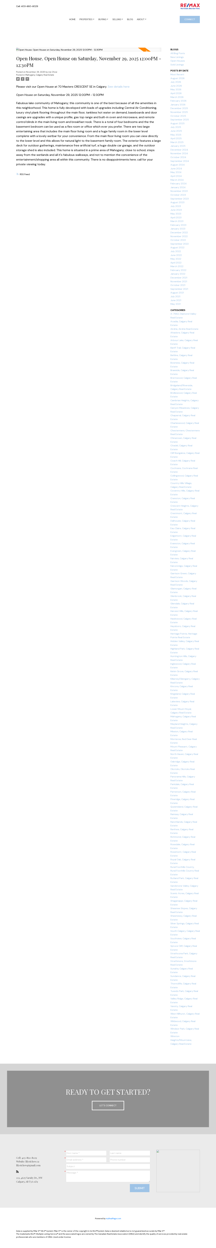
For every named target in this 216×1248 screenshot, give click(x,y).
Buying (102, 19)
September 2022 (179, 243)
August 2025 (177, 123)
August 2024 (177, 164)
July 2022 (175, 251)
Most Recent (177, 74)
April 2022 (175, 262)
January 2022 (177, 273)
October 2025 (178, 115)
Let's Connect (108, 1105)
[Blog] (18, 1171)
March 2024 (177, 179)
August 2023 (177, 202)
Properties (85, 19)
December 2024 (179, 149)
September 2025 (179, 119)
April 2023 (175, 217)
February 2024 (178, 183)
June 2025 (176, 130)
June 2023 (176, 209)
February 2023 (178, 225)
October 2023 (178, 194)
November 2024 (179, 153)
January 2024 (178, 187)
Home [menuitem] (72, 19)
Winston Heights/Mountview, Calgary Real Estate (181, 1040)
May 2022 (175, 258)
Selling (116, 19)
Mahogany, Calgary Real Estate (39, 75)
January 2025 (177, 145)
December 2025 (179, 108)
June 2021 (175, 300)
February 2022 (178, 270)
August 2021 (177, 292)
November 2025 (179, 112)
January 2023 (177, 228)
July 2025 (175, 127)
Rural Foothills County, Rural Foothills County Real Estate (184, 870)
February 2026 (178, 100)
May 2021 (175, 303)
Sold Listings (177, 64)
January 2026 (177, 104)
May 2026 (175, 89)
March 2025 (177, 142)
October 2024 (178, 157)
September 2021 (179, 288)
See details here (119, 87)
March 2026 (177, 97)
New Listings (177, 57)
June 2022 (176, 255)
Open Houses (177, 60)
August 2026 (177, 78)
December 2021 (178, 277)
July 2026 (175, 82)
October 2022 (178, 240)
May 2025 (175, 134)
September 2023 (179, 198)
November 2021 (178, 281)
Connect (189, 19)
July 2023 (175, 206)
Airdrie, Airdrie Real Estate (184, 328)
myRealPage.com (113, 1218)
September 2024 (179, 161)
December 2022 (179, 232)
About (140, 19)
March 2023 (176, 221)
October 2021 (177, 285)
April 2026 (176, 93)
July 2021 (175, 296)
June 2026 (176, 85)
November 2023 (179, 191)
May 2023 (175, 213)
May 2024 (175, 172)
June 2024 (176, 168)
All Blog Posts (177, 53)
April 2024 (176, 176)
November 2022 (179, 236)
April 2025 (176, 138)
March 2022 (176, 266)
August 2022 (177, 247)
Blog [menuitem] (130, 19)
